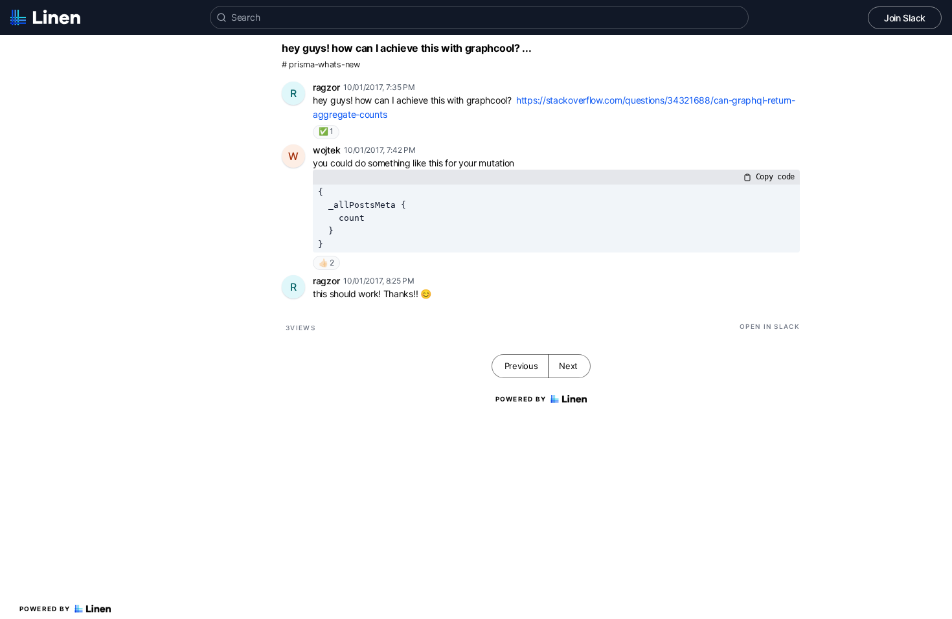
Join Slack (904, 17)
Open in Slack (770, 326)
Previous (521, 366)
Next (568, 366)
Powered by (45, 609)
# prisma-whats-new (321, 64)
